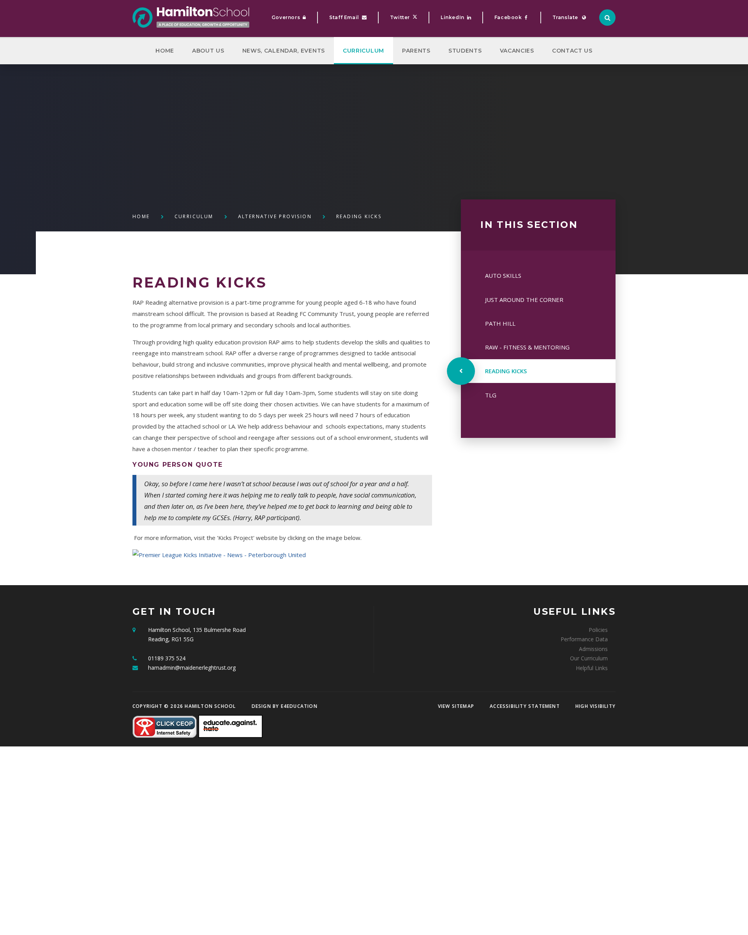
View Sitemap (456, 706)
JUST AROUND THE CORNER (524, 299)
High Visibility (595, 706)
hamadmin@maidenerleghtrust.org (192, 667)
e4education (299, 706)
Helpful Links (592, 668)
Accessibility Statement (525, 706)
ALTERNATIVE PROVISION (275, 216)
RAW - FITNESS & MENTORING (527, 347)
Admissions (593, 649)
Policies (598, 629)
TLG (490, 395)
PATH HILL (500, 323)
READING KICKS (358, 216)
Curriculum (194, 216)
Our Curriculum (589, 658)
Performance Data (584, 639)
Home (141, 216)
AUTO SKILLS (503, 275)
